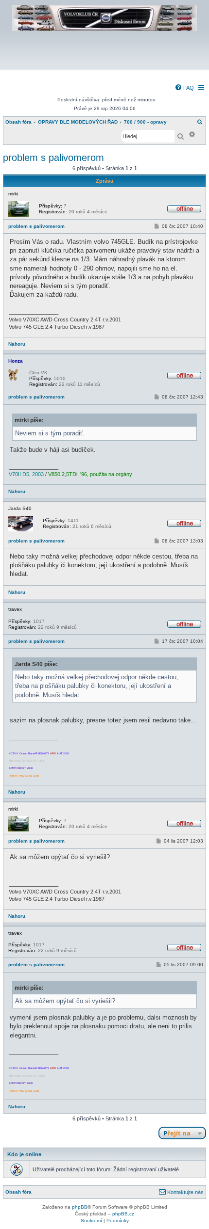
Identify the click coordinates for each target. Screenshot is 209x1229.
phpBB (79, 1207)
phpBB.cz (123, 1213)
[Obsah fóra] (104, 61)
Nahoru (16, 344)
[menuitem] (184, 88)
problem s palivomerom (53, 157)
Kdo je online (24, 1154)
